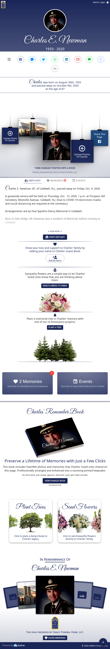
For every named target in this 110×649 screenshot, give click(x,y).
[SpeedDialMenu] (103, 642)
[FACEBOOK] (20, 59)
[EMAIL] (77, 59)
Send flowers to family (55, 286)
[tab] (32, 180)
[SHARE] (100, 59)
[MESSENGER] (32, 59)
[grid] (55, 140)
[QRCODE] (9, 59)
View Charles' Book (55, 481)
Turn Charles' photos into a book (55, 168)
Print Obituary (57, 237)
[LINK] (55, 68)
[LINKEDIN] (66, 59)
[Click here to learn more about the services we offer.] (55, 623)
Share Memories (56, 638)
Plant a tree (54, 327)
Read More (55, 231)
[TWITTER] (43, 59)
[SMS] (89, 59)
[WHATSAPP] (55, 59)
